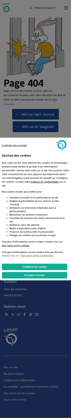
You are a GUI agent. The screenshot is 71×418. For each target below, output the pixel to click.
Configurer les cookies (34, 267)
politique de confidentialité (45, 181)
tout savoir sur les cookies (16, 245)
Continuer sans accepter (14, 145)
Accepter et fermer (34, 275)
